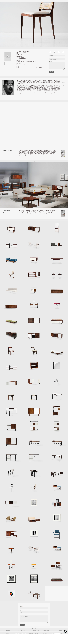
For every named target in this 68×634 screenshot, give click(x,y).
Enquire (50, 61)
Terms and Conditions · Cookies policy (34, 633)
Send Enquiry (52, 71)
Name (21, 606)
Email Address (51, 57)
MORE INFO (5, 155)
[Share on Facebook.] (51, 52)
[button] (65, 631)
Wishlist (58, 0)
